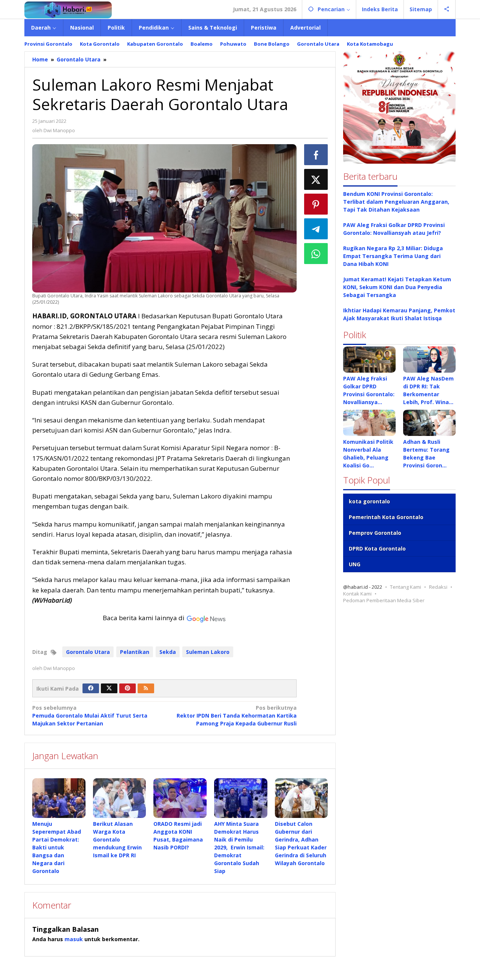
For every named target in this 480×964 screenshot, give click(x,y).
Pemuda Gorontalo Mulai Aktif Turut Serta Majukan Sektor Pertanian (89, 715)
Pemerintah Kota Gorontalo (386, 517)
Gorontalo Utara (88, 651)
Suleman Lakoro (208, 651)
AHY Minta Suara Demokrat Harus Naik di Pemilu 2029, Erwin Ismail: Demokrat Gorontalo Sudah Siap (239, 847)
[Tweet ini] (316, 179)
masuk (73, 939)
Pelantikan (134, 651)
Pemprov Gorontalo (375, 532)
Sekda (167, 651)
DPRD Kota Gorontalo (377, 548)
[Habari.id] (68, 9)
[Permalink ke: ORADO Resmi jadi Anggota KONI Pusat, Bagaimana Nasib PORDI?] (180, 798)
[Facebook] (90, 688)
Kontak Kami (357, 593)
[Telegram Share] (316, 228)
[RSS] (146, 688)
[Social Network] (447, 9)
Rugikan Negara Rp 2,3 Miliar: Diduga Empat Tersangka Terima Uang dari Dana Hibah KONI (393, 256)
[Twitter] (109, 688)
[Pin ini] (316, 204)
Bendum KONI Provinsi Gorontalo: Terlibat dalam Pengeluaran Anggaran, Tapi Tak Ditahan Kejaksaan (396, 201)
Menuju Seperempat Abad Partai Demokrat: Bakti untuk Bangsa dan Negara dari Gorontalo (56, 847)
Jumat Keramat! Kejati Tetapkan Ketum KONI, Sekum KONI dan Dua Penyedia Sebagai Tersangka (397, 287)
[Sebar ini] (316, 154)
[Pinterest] (127, 688)
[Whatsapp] (316, 253)
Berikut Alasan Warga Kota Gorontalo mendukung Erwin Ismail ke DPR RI (117, 839)
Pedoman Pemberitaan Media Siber (383, 600)
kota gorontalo (369, 501)
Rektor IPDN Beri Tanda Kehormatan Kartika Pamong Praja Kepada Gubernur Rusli (236, 715)
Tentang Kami (405, 586)
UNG (354, 564)
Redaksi (438, 586)
